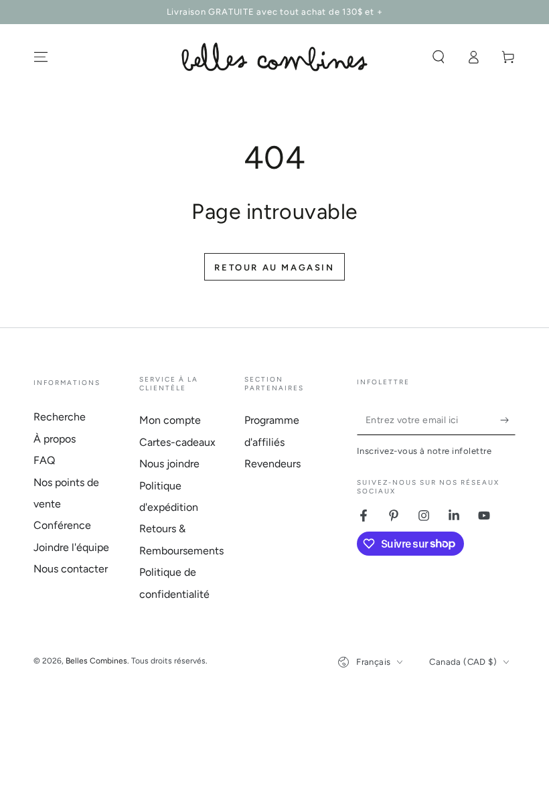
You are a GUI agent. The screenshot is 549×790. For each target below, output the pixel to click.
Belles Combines (96, 660)
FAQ (44, 460)
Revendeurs (272, 463)
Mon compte (170, 420)
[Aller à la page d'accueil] (274, 57)
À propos (54, 438)
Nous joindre (169, 463)
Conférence (62, 525)
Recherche (59, 416)
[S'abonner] (508, 419)
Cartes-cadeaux (177, 442)
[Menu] (40, 57)
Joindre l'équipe (71, 547)
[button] (438, 57)
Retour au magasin (274, 267)
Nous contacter (70, 568)
